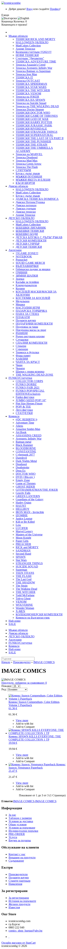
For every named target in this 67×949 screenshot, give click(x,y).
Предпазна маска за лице (31, 329)
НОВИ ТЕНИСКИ (27, 55)
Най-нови (15, 620)
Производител (22, 662)
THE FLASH (23, 576)
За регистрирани (19, 897)
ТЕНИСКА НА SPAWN (30, 99)
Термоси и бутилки (27, 352)
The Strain (22, 585)
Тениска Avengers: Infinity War (34, 67)
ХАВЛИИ (22, 358)
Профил (55, 8)
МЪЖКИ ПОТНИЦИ (29, 176)
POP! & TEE (23, 406)
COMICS (28, 801)
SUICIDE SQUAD (27, 566)
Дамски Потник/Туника (30, 202)
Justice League (24, 518)
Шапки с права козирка (30, 371)
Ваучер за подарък (20, 840)
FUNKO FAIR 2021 (27, 387)
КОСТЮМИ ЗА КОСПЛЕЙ (33, 298)
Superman (21, 569)
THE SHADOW (25, 582)
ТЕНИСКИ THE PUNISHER (33, 141)
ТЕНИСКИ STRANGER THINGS (36, 131)
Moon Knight (23, 537)
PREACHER (23, 544)
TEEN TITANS (25, 572)
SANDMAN (23, 550)
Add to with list (24, 723)
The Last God (23, 579)
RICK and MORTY (27, 547)
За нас (12, 814)
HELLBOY (22, 508)
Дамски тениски (26, 211)
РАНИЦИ (22, 333)
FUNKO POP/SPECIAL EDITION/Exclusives (30, 392)
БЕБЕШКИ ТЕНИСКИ (30, 230)
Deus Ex (21, 470)
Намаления (15, 883)
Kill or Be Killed (25, 521)
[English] (23, 18)
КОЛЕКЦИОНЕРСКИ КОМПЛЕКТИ (39, 614)
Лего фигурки (24, 409)
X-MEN (20, 611)
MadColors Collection (28, 45)
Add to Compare (25, 726)
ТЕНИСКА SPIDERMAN (31, 83)
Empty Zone (23, 480)
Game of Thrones (26, 483)
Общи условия (17, 824)
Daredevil (21, 457)
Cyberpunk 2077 (25, 454)
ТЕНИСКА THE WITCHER (33, 90)
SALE (12, 624)
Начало (5, 662)
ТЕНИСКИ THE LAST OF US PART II (39, 138)
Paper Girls (22, 540)
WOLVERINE (24, 604)
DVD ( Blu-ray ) (25, 476)
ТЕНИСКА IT (24, 77)
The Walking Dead (26, 588)
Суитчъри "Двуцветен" (30, 58)
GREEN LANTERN (28, 496)
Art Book (21, 432)
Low (18, 524)
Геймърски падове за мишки (33, 269)
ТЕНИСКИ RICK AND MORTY (35, 39)
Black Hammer (24, 445)
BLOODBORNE (26, 448)
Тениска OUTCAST (28, 80)
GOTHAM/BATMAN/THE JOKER (37, 489)
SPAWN (21, 556)
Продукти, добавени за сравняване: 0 (24, 682)
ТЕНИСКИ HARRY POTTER (34, 122)
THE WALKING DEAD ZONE (34, 374)
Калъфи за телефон (27, 282)
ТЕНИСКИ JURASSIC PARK (34, 125)
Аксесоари (15, 250)
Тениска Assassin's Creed (30, 64)
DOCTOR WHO (26, 473)
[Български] (9, 18)
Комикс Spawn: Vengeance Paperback (37, 767)
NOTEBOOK (24, 256)
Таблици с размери (20, 818)
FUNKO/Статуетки (20, 377)
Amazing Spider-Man (28, 429)
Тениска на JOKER (27, 96)
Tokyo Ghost (23, 598)
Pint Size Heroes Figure (29, 403)
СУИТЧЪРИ (23, 170)
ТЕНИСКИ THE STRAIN (31, 144)
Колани (20, 288)
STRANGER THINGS (29, 563)
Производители (18, 874)
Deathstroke (22, 467)
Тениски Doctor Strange (30, 109)
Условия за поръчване (22, 827)
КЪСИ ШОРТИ (25, 182)
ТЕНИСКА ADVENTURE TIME (36, 61)
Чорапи (20, 368)
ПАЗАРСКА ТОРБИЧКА (31, 310)
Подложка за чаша (27, 326)
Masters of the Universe (29, 534)
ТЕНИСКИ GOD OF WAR (32, 119)
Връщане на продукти (22, 857)
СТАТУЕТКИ (24, 413)
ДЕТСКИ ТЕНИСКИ (29, 246)
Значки (20, 278)
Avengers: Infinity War (28, 438)
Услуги (13, 837)
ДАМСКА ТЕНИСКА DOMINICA (37, 198)
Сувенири (22, 349)
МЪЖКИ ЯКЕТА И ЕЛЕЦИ (33, 179)
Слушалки (22, 339)
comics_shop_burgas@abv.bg (25, 930)
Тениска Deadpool (27, 157)
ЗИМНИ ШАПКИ (27, 275)
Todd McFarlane (25, 595)
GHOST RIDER (25, 486)
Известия (14, 907)
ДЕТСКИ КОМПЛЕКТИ (31, 240)
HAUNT (21, 505)
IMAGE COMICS (44, 662)
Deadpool (21, 464)
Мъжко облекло (18, 35)
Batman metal (23, 441)
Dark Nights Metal (26, 461)
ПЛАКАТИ (23, 317)
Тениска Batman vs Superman (33, 71)
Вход (29, 8)
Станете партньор (19, 880)
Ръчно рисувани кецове (30, 336)
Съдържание (16, 860)
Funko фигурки (25, 397)
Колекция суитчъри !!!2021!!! (33, 51)
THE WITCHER (25, 592)
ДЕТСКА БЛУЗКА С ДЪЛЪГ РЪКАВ (39, 237)
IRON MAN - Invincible (30, 512)
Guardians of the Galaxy (29, 499)
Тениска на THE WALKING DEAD (37, 106)
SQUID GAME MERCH (30, 262)
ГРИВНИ (21, 272)
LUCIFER (22, 528)
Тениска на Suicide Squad (31, 103)
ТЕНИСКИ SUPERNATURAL (34, 135)
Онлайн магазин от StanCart (18, 942)
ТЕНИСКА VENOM (28, 93)
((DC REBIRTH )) (26, 419)
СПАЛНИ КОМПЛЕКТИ (31, 342)
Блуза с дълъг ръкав (28, 173)
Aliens (19, 425)
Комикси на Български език (33, 617)
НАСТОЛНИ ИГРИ (28, 307)
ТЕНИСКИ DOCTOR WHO (33, 112)
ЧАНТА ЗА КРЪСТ (28, 361)
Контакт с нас (17, 854)
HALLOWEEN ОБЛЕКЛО (32, 42)
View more (22, 720)
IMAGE (18, 801)
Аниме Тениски (25, 48)
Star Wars (21, 560)
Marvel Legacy (24, 531)
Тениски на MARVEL (29, 154)
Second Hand (23, 553)
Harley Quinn (23, 502)
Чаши (19, 365)
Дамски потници (26, 205)
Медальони (22, 301)
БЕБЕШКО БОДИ (27, 234)
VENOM (21, 601)
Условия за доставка (21, 821)
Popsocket (21, 259)
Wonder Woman (25, 608)
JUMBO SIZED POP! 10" (31, 400)
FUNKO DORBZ (26, 384)
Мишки (20, 304)
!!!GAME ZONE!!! (27, 253)
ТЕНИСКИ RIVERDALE (31, 128)
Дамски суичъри (26, 208)
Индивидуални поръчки (23, 830)
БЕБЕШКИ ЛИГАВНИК (31, 227)
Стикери (21, 345)
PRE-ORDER (17, 834)
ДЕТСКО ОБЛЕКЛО (21, 218)
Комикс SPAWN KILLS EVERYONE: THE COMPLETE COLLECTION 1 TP (35, 739)
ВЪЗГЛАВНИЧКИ (27, 266)
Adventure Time (25, 422)
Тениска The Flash (27, 166)
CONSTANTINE (26, 451)
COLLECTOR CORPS (29, 381)
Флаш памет (23, 355)
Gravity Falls (23, 492)
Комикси (14, 416)
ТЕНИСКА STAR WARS (31, 87)
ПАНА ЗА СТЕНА (27, 314)
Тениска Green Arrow (28, 163)
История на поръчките (22, 900)
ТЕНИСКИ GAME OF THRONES (37, 115)
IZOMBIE (22, 515)
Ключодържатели (26, 285)
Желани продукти (19, 904)
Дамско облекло (18, 186)
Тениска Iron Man (26, 74)
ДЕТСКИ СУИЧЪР (27, 243)
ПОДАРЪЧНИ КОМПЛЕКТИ (34, 323)
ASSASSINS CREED (28, 435)
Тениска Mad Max (27, 160)
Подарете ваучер (26, 320)
